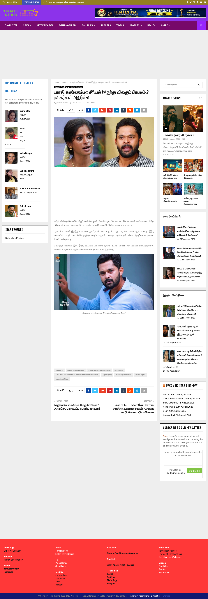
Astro (164, 25)
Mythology (112, 580)
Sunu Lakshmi (27, 171)
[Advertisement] (104, 54)
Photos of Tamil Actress (170, 554)
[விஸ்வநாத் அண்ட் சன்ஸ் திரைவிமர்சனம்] (193, 189)
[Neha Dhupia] (11, 163)
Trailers (106, 25)
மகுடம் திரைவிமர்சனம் (170, 200)
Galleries (87, 25)
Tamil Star (11, 25)
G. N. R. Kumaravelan (30, 188)
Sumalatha (25, 111)
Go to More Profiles (14, 238)
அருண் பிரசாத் (107, 375)
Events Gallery (67, 25)
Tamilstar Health (11, 569)
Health (151, 25)
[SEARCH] (199, 85)
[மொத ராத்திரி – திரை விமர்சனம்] (193, 165)
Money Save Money (13, 560)
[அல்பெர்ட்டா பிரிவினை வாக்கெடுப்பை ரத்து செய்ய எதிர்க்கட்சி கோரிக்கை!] (169, 237)
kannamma (119, 370)
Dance (110, 574)
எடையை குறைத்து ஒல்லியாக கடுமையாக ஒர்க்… (67, 2)
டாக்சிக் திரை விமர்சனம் (178, 135)
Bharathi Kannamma (75, 370)
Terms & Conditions (153, 596)
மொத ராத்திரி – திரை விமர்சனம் (193, 176)
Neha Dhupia (26, 153)
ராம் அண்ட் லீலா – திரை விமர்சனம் (170, 176)
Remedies (8, 572)
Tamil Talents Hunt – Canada (120, 565)
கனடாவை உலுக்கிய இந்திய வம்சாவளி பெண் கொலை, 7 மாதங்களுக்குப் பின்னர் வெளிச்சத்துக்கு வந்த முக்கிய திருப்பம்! (182, 359)
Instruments (61, 578)
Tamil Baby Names (168, 551)
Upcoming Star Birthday (181, 385)
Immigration (61, 575)
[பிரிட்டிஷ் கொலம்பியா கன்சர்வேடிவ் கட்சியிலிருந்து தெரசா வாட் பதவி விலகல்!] (169, 278)
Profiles (134, 25)
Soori (22, 128)
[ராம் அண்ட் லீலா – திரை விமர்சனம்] (172, 165)
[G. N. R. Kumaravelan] (11, 198)
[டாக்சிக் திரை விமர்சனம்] (183, 118)
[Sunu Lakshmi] (11, 181)
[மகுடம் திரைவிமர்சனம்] (172, 189)
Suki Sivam (25, 206)
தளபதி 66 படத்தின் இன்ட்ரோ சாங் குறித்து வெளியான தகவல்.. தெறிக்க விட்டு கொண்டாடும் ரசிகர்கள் (133, 409)
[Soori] (11, 138)
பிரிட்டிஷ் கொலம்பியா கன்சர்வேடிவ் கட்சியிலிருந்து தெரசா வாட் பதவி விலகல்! (189, 272)
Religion (111, 583)
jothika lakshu (62, 103)
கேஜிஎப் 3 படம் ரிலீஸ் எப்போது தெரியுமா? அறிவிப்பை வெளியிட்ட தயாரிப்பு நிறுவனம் (77, 407)
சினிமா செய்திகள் (77, 87)
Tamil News (65, 87)
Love (57, 581)
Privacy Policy (138, 596)
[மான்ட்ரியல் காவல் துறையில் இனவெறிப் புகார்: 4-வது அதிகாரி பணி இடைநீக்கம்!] (169, 258)
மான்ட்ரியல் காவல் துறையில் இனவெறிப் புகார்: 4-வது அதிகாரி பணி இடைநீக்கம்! (189, 252)
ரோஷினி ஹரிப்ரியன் (62, 379)
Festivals (111, 577)
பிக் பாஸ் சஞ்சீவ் (140, 375)
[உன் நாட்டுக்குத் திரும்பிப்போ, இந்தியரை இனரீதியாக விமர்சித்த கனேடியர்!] (169, 316)
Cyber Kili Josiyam (12, 551)
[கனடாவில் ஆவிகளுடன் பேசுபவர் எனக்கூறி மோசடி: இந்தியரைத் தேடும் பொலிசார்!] (169, 336)
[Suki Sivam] (11, 216)
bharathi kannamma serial (99, 370)
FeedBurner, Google (175, 473)
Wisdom (59, 584)
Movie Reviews (45, 25)
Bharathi (59, 370)
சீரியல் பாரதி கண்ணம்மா (123, 375)
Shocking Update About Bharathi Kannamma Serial (77, 375)
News (26, 25)
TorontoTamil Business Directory (122, 553)
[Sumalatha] (11, 121)
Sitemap (166, 596)
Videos (120, 25)
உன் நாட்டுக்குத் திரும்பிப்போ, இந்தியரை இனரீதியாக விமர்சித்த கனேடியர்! (189, 310)
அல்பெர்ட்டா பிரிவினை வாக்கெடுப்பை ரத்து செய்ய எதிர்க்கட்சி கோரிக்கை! (189, 231)
